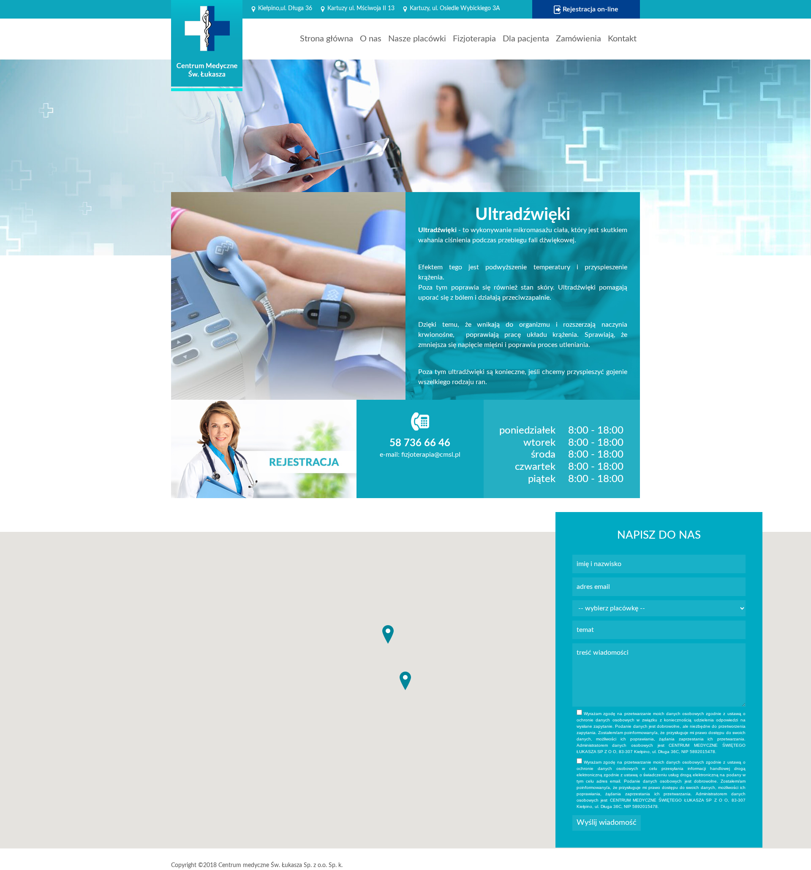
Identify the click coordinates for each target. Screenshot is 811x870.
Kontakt (622, 39)
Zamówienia (578, 39)
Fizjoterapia (474, 39)
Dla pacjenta (526, 39)
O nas (370, 39)
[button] (405, 681)
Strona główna (326, 39)
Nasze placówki (417, 39)
